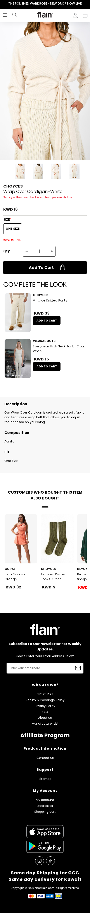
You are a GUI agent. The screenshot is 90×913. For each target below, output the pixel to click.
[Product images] (18, 312)
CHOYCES (13, 186)
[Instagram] (39, 860)
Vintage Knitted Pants (50, 300)
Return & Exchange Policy (45, 700)
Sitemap (45, 779)
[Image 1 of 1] (57, 538)
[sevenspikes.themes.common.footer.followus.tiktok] (50, 860)
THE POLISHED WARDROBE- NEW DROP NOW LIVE (45, 3)
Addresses (45, 806)
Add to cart (41, 267)
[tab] (15, 329)
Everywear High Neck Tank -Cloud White (59, 348)
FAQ (45, 712)
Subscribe (78, 668)
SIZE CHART (45, 694)
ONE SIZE (13, 228)
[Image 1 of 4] (18, 358)
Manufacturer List (45, 724)
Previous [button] (3, 3)
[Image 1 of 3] (18, 312)
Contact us (45, 758)
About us (45, 718)
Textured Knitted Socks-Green (53, 576)
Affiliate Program (45, 735)
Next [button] (87, 3)
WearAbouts (44, 341)
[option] (45, 4)
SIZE (6, 219)
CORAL (10, 569)
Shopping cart (85, 13)
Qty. (7, 251)
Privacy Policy (45, 706)
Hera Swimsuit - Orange (17, 576)
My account (45, 800)
